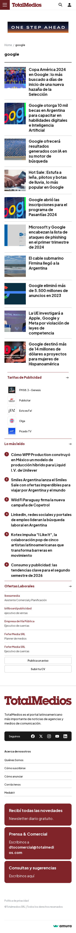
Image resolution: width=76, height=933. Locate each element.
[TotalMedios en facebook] (33, 736)
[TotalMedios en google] (49, 736)
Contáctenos (12, 784)
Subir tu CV (38, 669)
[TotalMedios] (38, 701)
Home (8, 45)
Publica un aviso (38, 660)
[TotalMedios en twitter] (41, 736)
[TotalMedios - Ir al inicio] (27, 5)
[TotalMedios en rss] (65, 736)
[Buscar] (60, 4)
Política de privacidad (16, 900)
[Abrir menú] (5, 5)
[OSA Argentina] (38, 27)
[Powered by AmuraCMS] (62, 926)
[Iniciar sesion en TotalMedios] (69, 4)
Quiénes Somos (13, 760)
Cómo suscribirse (14, 768)
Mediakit (9, 792)
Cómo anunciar (13, 776)
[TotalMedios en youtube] (57, 736)
